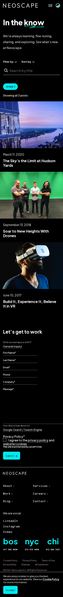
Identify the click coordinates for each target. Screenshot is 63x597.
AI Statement (41, 564)
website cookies (15, 444)
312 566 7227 (53, 549)
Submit (10, 455)
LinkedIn (10, 521)
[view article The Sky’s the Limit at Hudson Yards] (31, 134)
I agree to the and (28, 442)
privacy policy (38, 440)
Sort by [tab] (26, 61)
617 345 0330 (10, 549)
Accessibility (9, 564)
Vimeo (7, 532)
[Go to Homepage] (20, 5)
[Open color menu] (58, 5)
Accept (10, 589)
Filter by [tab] (8, 61)
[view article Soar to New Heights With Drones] (31, 205)
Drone (9, 86)
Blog (6, 501)
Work (6, 493)
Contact (39, 501)
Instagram (11, 526)
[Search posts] (6, 70)
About (7, 486)
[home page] (15, 473)
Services (40, 486)
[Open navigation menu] (50, 5)
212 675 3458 (32, 549)
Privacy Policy (30, 560)
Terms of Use (48, 560)
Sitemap (25, 564)
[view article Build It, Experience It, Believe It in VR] (31, 275)
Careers (39, 493)
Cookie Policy (10, 560)
